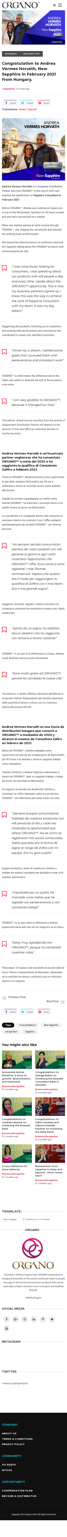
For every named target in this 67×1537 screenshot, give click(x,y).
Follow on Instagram (35, 1358)
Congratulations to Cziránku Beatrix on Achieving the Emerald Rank (16, 1124)
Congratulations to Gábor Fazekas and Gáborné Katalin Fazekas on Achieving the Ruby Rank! (48, 1125)
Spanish (32, 109)
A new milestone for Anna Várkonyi (14, 1168)
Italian (22, 109)
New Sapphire (51, 1025)
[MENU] (60, 5)
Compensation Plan (17, 1490)
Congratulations (27, 1025)
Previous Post (17, 997)
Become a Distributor (19, 1496)
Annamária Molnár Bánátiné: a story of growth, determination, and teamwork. (16, 1077)
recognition (11, 1031)
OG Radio (9, 1464)
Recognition (31, 54)
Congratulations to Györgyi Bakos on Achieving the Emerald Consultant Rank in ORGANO (49, 1078)
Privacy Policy (13, 1444)
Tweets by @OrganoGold (14, 1383)
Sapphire (29, 1031)
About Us (9, 1433)
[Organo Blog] (21, 9)
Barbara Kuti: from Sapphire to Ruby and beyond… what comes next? (48, 1171)
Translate (46, 1219)
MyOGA (7, 1470)
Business (11, 54)
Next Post (53, 1001)
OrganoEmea (9, 89)
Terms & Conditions (17, 1439)
